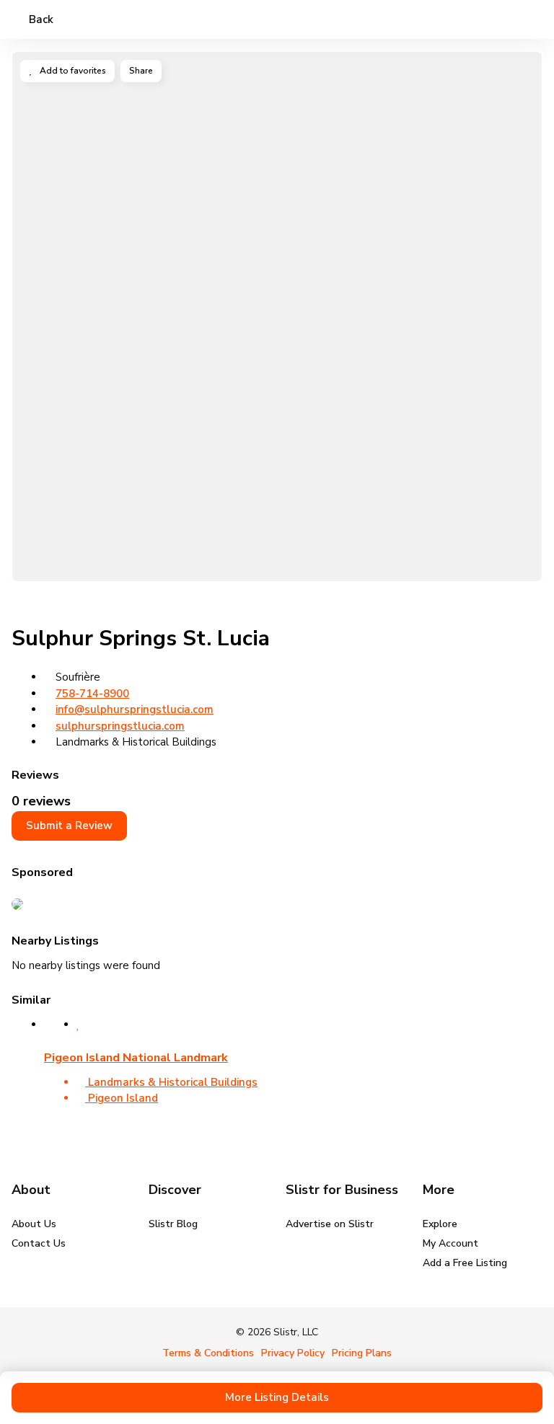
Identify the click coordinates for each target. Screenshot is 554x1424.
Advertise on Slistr (330, 1224)
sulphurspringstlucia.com (120, 726)
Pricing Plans (362, 1353)
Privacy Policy (293, 1353)
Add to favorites (72, 70)
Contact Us (39, 1243)
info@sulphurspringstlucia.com (135, 709)
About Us (34, 1224)
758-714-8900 (92, 693)
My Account (450, 1243)
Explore (440, 1224)
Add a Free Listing (465, 1263)
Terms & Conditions (208, 1353)
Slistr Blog (173, 1224)
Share (141, 70)
